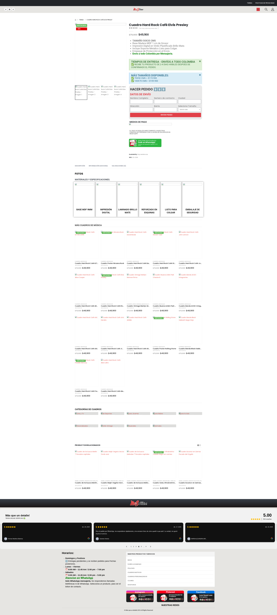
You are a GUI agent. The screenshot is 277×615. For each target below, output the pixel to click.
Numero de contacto (164, 98)
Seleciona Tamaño (187, 106)
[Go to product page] (138, 245)
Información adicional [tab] (98, 166)
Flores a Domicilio (134, 564)
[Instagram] (13, 9)
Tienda (249, 3)
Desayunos (132, 585)
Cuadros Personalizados (137, 576)
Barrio (157, 106)
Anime (76, 481)
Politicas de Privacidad (264, 3)
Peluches (131, 568)
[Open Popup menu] (258, 9)
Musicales (84, 261)
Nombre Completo (139, 98)
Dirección (134, 106)
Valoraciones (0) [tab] (119, 166)
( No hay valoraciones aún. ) (149, 28)
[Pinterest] (9, 9)
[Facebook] (5, 9)
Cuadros (77, 261)
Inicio (130, 560)
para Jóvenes (97, 481)
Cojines (131, 581)
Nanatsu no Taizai (116, 481)
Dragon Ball (88, 481)
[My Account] (272, 9)
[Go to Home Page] (75, 20)
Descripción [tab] (80, 166)
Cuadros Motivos (134, 572)
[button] (266, 9)
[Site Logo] (139, 9)
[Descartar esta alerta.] (200, 61)
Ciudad (181, 98)
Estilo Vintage (137, 304)
